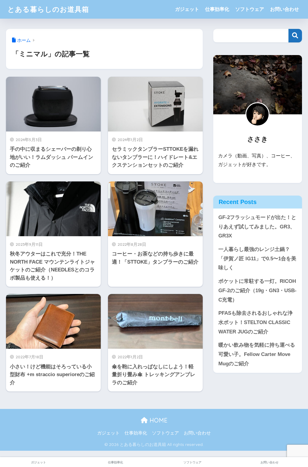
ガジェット (187, 9)
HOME (158, 420)
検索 (295, 35)
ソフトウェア (249, 9)
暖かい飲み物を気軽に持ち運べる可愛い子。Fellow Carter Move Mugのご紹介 (256, 354)
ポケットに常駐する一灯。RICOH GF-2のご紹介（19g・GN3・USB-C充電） (257, 290)
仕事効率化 (217, 9)
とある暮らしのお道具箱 (48, 9)
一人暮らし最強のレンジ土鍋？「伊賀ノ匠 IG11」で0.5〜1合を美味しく (257, 258)
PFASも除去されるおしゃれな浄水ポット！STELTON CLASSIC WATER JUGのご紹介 (255, 322)
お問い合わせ (284, 9)
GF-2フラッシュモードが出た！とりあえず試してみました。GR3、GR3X (257, 227)
